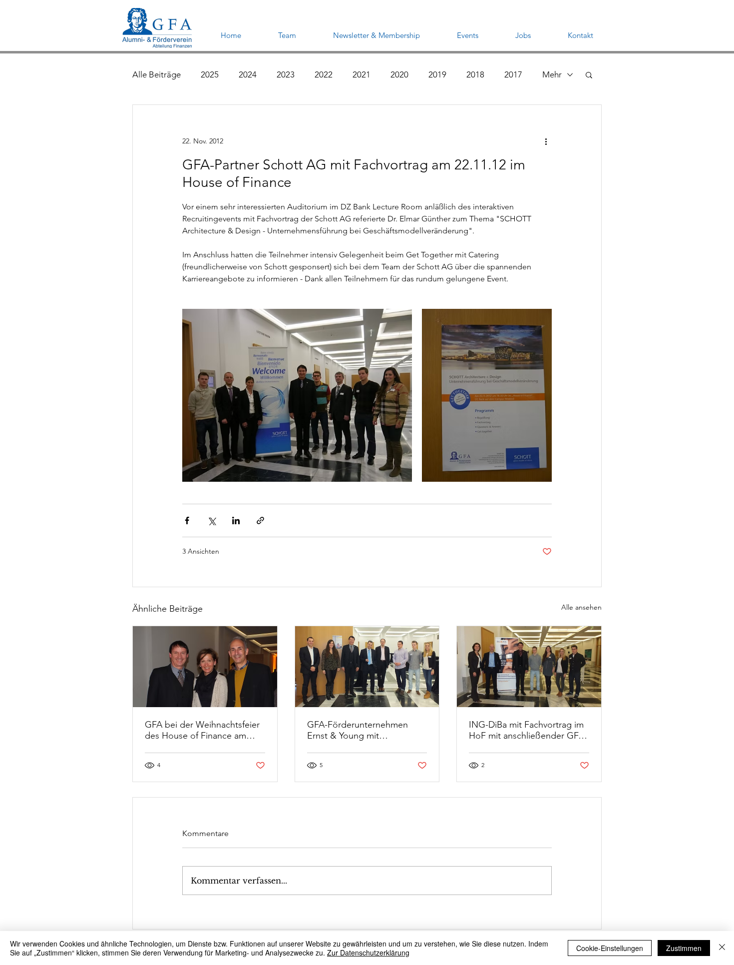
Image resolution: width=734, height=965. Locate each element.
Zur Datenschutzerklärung (368, 953)
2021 (361, 74)
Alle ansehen (581, 607)
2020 (399, 74)
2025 (210, 74)
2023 (286, 74)
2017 (513, 74)
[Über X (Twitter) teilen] (211, 520)
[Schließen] (722, 948)
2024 (248, 74)
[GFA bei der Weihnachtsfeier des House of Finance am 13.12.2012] (205, 666)
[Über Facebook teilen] (187, 520)
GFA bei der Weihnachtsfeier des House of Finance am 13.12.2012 (202, 730)
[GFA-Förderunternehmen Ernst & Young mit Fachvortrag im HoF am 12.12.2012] (367, 666)
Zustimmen (684, 948)
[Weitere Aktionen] (546, 141)
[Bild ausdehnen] (297, 395)
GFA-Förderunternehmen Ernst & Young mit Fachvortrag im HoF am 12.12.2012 (357, 730)
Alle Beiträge (156, 74)
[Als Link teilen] (260, 520)
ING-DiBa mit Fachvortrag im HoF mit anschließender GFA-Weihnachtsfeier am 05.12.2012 (528, 730)
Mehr (552, 74)
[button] (589, 74)
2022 (324, 74)
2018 (475, 74)
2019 (437, 74)
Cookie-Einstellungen (609, 948)
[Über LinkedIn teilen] (236, 520)
